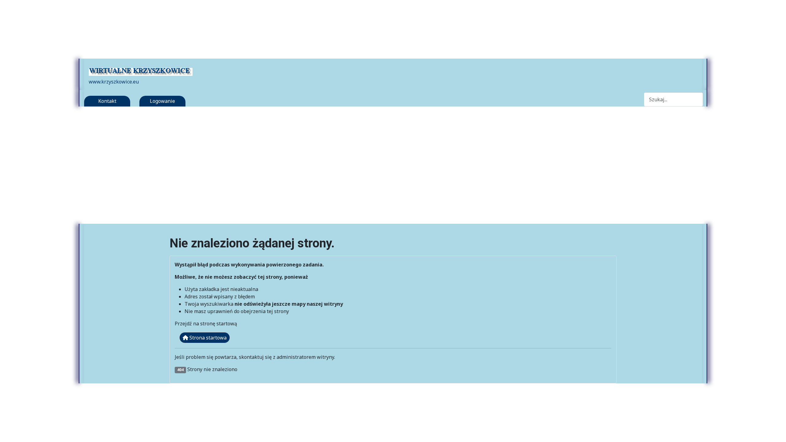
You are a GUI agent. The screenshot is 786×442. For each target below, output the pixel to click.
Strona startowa (207, 337)
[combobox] (673, 99)
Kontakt (107, 101)
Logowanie (162, 101)
